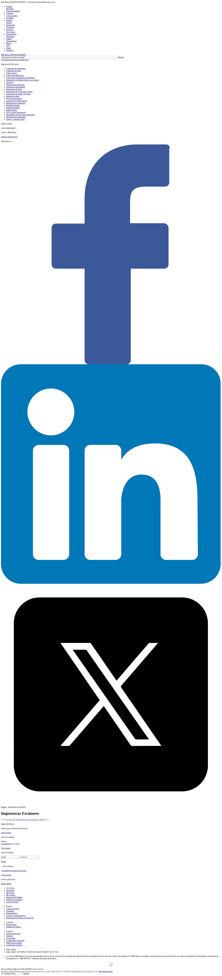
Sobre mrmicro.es (13, 933)
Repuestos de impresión (15, 117)
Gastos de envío (12, 909)
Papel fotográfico (13, 108)
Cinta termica (11, 73)
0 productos (6, 844)
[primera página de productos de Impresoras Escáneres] (2, 820)
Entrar (3, 862)
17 (38, 820)
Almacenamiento (13, 11)
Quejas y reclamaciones (15, 915)
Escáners (9, 82)
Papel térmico (11, 110)
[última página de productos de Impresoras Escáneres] (48, 820)
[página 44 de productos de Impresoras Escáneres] (4, 820)
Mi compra (10, 895)
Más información (106, 971)
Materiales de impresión (15, 103)
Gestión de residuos (14, 945)
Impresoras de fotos (14, 89)
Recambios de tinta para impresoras (20, 115)
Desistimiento (11, 913)
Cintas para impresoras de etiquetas (20, 78)
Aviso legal (10, 938)
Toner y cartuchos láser (15, 119)
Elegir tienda (6, 833)
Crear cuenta (6, 875)
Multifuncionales (13, 105)
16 (36, 820)
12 (25, 820)
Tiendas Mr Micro (13, 927)
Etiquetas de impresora (15, 85)
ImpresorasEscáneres (10, 26)
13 (28, 820)
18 (41, 820)
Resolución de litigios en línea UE (20, 918)
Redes (8, 48)
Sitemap (9, 936)
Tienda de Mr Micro (14, 897)
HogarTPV (8, 44)
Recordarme (8, 866)
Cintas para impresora (15, 75)
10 (20, 820)
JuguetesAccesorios (10, 31)
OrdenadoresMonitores (11, 35)
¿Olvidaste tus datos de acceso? (13, 871)
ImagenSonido (9, 21)
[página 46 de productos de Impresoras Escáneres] (46, 820)
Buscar (121, 57)
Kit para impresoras (14, 98)
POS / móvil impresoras (15, 112)
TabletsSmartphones (11, 40)
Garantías (10, 911)
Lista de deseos (12, 902)
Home (3, 807)
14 (30, 820)
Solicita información (9, 137)
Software (9, 50)
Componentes (11, 16)
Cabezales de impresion (15, 68)
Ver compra (5, 848)
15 (33, 820)
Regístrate (10, 890)
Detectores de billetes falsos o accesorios (22, 80)
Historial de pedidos (14, 900)
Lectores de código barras (16, 101)
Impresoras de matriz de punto (18, 94)
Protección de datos (14, 943)
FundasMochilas (10, 7)
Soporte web (11, 924)
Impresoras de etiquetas (15, 87)
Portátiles (10, 18)
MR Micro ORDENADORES (13, 55)
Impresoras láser (12, 96)
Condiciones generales (15, 940)
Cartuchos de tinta (13, 71)
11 (23, 820)
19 (43, 820)
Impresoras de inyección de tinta (19, 92)
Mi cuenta (10, 893)
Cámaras (9, 13)
